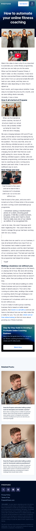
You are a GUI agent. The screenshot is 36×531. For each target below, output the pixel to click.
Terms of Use (5, 497)
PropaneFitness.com (7, 500)
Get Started (23, 4)
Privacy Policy (5, 495)
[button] (32, 3)
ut (29, 315)
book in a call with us (18, 310)
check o (26, 315)
